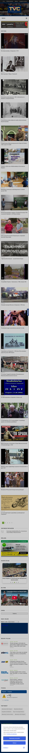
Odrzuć (14, 743)
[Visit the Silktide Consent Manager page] (24, 747)
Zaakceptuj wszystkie (14, 738)
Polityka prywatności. (11, 734)
